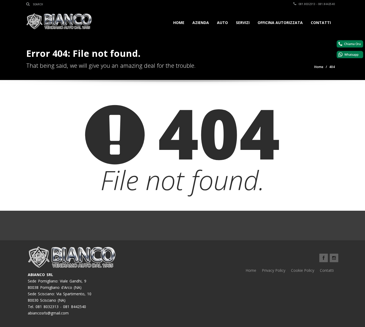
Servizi (243, 22)
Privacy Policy (273, 270)
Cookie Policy (302, 270)
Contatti (321, 22)
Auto (222, 22)
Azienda (200, 22)
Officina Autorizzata (280, 22)
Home (178, 22)
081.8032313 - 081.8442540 (316, 4)
